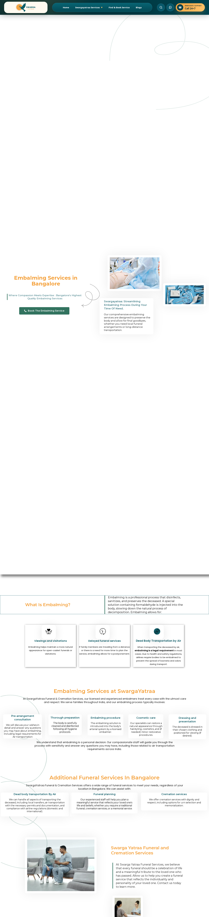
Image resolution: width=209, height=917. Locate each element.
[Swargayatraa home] (25, 7)
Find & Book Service (119, 7)
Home (66, 7)
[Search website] (161, 7)
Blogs (139, 7)
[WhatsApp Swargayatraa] (170, 7)
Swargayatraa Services (89, 7)
